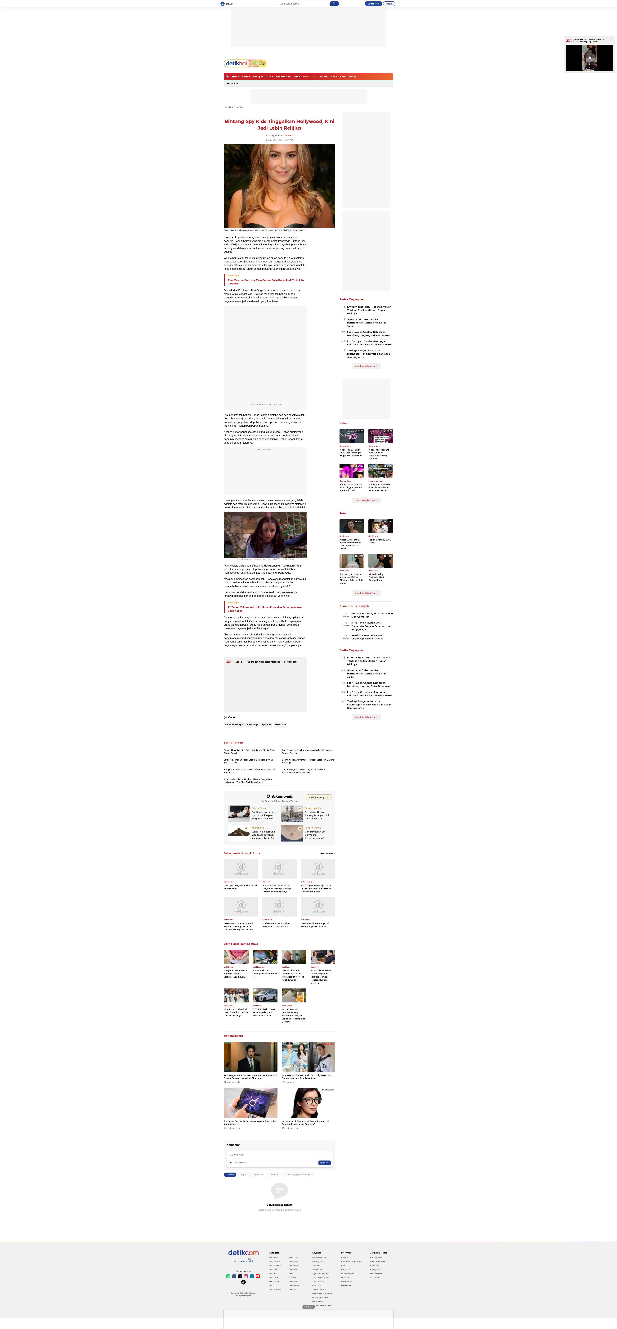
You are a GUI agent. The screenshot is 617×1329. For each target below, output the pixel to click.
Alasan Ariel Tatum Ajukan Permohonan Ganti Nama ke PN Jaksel (366, 323)
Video (334, 76)
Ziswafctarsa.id (319, 1289)
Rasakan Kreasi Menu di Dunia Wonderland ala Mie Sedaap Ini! (379, 487)
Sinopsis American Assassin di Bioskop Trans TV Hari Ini (249, 771)
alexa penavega (234, 724)
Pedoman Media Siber (351, 1261)
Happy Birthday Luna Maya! (379, 541)
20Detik (292, 1277)
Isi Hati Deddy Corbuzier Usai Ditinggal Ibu (376, 577)
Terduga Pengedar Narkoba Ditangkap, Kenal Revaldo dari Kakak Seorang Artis (369, 354)
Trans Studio (318, 1281)
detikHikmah (294, 1285)
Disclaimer (346, 1285)
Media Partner (347, 1273)
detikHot (228, 107)
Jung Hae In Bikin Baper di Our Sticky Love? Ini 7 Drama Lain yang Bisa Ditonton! (307, 1076)
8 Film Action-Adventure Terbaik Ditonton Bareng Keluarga (308, 761)
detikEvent (317, 1269)
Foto (342, 76)
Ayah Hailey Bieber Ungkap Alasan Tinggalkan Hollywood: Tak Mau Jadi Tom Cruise (248, 780)
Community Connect (321, 1305)
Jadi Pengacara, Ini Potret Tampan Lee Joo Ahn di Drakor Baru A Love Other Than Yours (250, 1076)
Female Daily (376, 1273)
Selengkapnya (326, 853)
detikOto (273, 1285)
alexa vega (252, 724)
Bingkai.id (316, 1285)
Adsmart (316, 1265)
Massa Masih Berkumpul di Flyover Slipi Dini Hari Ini (315, 925)
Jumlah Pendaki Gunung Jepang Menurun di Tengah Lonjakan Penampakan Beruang (294, 1015)
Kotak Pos (346, 1269)
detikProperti (275, 1289)
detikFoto (293, 1281)
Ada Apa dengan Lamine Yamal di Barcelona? (240, 887)
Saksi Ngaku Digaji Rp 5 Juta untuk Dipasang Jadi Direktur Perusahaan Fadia (316, 888)
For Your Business (320, 1297)
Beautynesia (375, 1269)
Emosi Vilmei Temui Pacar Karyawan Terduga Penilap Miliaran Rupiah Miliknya (276, 888)
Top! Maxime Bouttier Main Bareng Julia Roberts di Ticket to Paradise (266, 282)
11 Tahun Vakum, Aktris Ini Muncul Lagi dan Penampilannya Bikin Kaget (265, 609)
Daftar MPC (374, 3)
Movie (240, 107)
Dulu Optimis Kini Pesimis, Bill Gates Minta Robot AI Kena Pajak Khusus (293, 975)
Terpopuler (233, 83)
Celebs (246, 76)
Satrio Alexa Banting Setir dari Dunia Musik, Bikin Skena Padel (249, 751)
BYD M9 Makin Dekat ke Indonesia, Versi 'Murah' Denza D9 (264, 1012)
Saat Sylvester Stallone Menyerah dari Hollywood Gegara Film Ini (307, 751)
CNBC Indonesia (377, 1261)
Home (235, 76)
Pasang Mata (318, 1261)
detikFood (293, 1261)
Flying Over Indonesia (322, 1293)
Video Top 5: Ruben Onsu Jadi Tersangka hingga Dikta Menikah (351, 452)
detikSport (273, 1277)
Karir (343, 1265)
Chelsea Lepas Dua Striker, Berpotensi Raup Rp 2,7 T (276, 925)
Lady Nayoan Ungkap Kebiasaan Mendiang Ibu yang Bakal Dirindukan (369, 334)
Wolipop (293, 1269)
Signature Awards (320, 1273)
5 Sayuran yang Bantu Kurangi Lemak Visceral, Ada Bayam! (235, 973)
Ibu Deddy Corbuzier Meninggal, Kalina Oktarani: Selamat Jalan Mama (369, 343)
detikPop (293, 1289)
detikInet (273, 1269)
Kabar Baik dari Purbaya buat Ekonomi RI (265, 973)
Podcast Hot (283, 76)
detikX (292, 1273)
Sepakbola (274, 1281)
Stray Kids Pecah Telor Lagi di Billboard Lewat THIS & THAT (248, 761)
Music (296, 76)
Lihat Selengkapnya (364, 366)
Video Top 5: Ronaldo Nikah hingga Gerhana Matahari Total (351, 487)
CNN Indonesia (377, 1258)
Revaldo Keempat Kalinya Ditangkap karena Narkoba (367, 637)
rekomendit (317, 1301)
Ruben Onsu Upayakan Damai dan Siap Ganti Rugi (372, 615)
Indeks (352, 76)
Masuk (389, 3)
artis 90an (280, 724)
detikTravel (294, 1258)
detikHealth (294, 1265)
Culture (323, 76)
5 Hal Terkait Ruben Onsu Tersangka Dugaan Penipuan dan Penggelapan (371, 626)
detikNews (273, 1258)
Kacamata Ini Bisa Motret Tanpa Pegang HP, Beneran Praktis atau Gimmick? (305, 1122)
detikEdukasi (275, 1261)
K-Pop (269, 76)
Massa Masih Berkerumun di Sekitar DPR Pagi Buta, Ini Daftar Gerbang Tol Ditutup (238, 926)
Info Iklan (345, 1277)
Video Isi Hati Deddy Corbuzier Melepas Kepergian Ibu (266, 661)
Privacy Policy (347, 1281)
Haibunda (374, 1265)
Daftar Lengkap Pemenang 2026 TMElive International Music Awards (303, 771)
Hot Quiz (258, 76)
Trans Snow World (320, 1277)
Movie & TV (309, 76)
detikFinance (275, 1265)
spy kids (266, 724)
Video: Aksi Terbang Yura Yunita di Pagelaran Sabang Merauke (378, 454)
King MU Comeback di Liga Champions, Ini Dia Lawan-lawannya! (236, 1012)
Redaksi (345, 1258)
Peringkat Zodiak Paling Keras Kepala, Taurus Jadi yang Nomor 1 (250, 1122)
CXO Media (375, 1277)
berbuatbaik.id (319, 1258)
